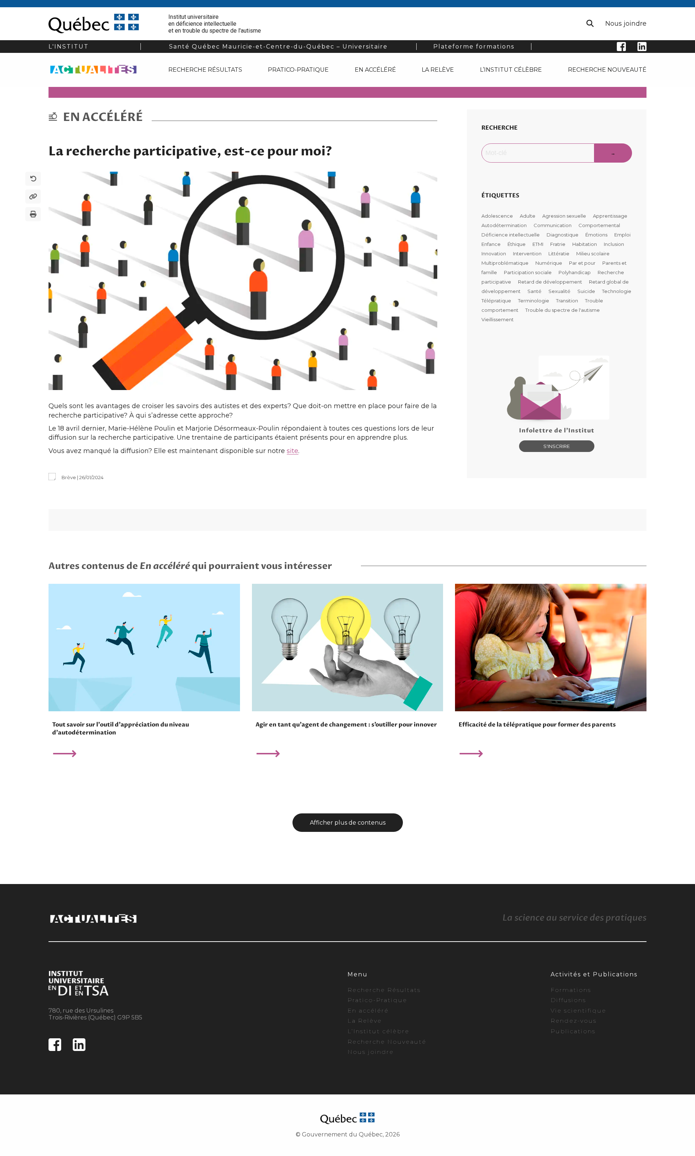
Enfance (491, 244)
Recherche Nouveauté (607, 69)
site (292, 451)
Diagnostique (563, 235)
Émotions (596, 235)
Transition (567, 300)
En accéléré (375, 69)
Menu (358, 974)
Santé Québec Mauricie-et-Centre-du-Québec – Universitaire (278, 46)
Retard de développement (550, 282)
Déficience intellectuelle (511, 235)
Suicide (586, 291)
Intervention (528, 253)
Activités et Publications (594, 974)
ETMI (538, 244)
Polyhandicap (575, 272)
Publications (573, 1031)
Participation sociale (528, 272)
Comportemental (599, 225)
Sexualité (560, 291)
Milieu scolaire (593, 253)
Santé (535, 291)
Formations (571, 990)
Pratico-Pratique (298, 69)
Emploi (622, 235)
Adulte (528, 216)
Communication (553, 225)
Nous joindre (625, 24)
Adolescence (497, 216)
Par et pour (583, 263)
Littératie (559, 253)
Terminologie (534, 300)
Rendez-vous (574, 1020)
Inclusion (614, 244)
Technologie (616, 291)
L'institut (69, 46)
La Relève (438, 69)
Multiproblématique (505, 263)
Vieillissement (497, 319)
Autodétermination (504, 225)
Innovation (494, 253)
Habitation (585, 244)
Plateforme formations (473, 46)
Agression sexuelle (564, 216)
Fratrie (558, 244)
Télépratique (496, 300)
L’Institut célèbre (511, 69)
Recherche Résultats (205, 69)
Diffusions (568, 1000)
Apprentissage (610, 216)
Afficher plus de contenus (348, 822)
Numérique (549, 263)
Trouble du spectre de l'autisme (562, 310)
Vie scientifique (578, 1010)
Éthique (517, 244)
